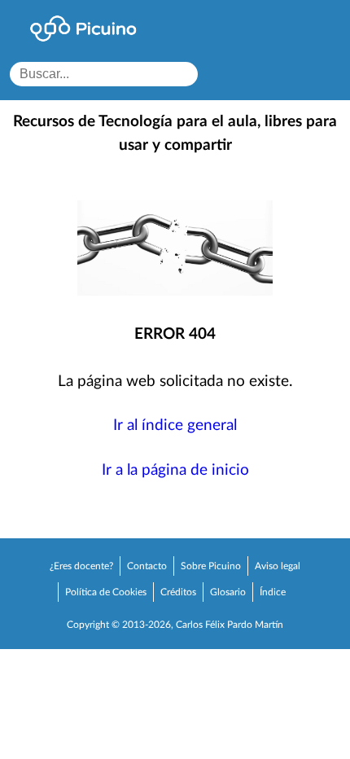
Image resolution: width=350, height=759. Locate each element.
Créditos (178, 592)
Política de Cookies (106, 592)
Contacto (147, 566)
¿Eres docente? (81, 566)
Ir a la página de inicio (175, 470)
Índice (273, 592)
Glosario (228, 592)
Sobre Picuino (211, 566)
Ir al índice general (175, 425)
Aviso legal (277, 566)
